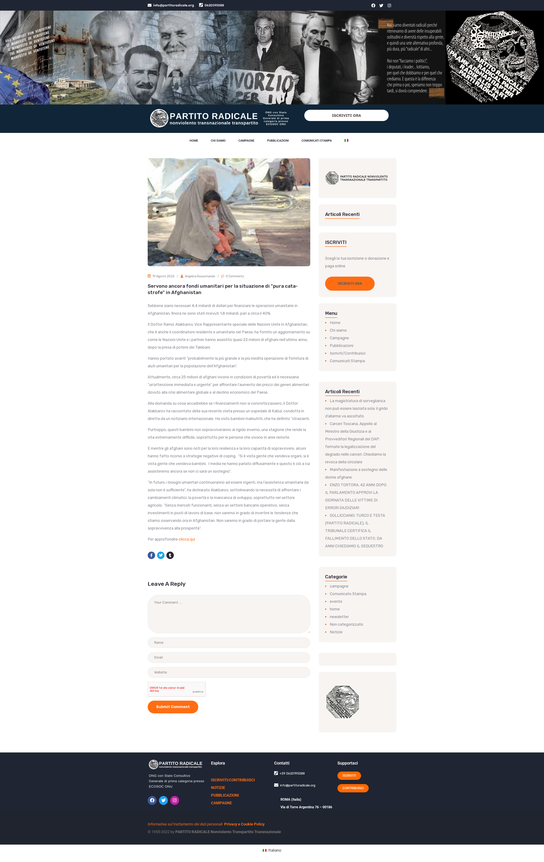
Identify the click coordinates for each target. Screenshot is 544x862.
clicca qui (187, 539)
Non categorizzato (346, 624)
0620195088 (214, 5)
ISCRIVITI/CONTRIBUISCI (233, 780)
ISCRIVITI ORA (346, 115)
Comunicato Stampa (348, 594)
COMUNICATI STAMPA (317, 140)
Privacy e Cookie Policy (244, 824)
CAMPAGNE (221, 803)
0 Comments (235, 276)
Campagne (246, 140)
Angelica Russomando (200, 276)
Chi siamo (218, 140)
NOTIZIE (218, 787)
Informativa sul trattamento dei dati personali (185, 824)
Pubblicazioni (278, 140)
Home (194, 140)
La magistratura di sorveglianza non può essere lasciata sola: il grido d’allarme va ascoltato (356, 408)
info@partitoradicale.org (173, 5)
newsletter (339, 616)
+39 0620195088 (292, 773)
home (335, 609)
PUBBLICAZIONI (225, 795)
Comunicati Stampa (347, 361)
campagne (339, 586)
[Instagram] (389, 5)
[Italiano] (346, 140)
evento (336, 601)
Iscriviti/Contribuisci (348, 353)
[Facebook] (373, 5)
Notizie (336, 632)
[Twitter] (381, 5)
